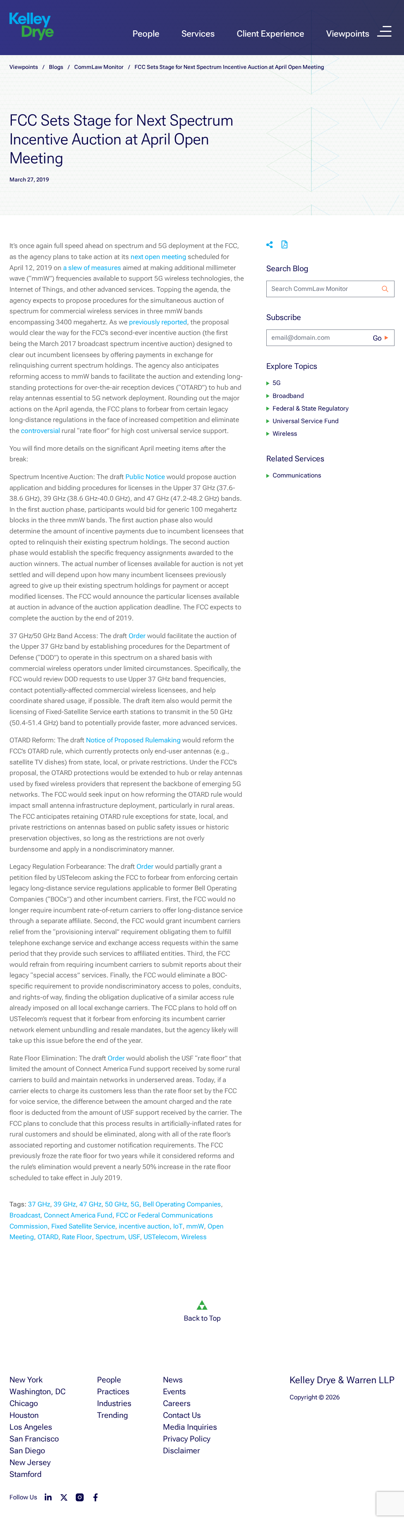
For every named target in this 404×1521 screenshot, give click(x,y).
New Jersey (29, 1462)
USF (134, 1237)
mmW (195, 1226)
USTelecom (161, 1237)
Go (377, 338)
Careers (177, 1403)
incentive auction (144, 1226)
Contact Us (182, 1415)
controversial (40, 431)
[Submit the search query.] (385, 289)
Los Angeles (30, 1427)
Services (198, 34)
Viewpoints (347, 34)
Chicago (23, 1403)
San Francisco (34, 1438)
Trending (112, 1415)
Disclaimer (181, 1450)
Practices (113, 1391)
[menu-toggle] (384, 31)
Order (137, 636)
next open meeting (158, 257)
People (146, 34)
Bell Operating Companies (182, 1204)
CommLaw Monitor (98, 67)
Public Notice (145, 477)
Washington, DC (37, 1391)
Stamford (25, 1474)
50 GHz (116, 1204)
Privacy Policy (186, 1438)
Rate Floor (77, 1237)
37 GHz (39, 1204)
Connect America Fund (78, 1215)
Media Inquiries (190, 1427)
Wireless (194, 1237)
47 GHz (90, 1204)
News (173, 1379)
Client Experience (270, 34)
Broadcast (24, 1215)
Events (174, 1391)
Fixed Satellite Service (83, 1226)
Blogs (56, 67)
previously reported (158, 322)
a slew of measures (92, 268)
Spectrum (110, 1237)
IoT (178, 1226)
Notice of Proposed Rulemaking (133, 740)
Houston (24, 1415)
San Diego (27, 1450)
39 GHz (65, 1204)
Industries (114, 1403)
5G (135, 1204)
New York (26, 1379)
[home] (31, 27)
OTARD (47, 1237)
